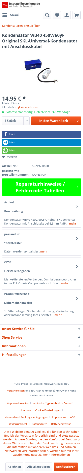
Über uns (25, 410)
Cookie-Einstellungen (47, 410)
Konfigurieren (65, 467)
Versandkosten (16, 390)
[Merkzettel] (57, 15)
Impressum (59, 417)
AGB (72, 417)
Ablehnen (14, 467)
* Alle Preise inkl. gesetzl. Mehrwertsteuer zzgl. (41, 383)
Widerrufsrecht (18, 424)
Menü (14, 15)
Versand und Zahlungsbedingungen (26, 417)
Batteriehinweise (61, 424)
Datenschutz (39, 424)
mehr (72, 223)
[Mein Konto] (67, 15)
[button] (41, 134)
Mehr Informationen (56, 455)
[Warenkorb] (77, 15)
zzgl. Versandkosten (26, 107)
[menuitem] (10, 15)
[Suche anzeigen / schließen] (47, 15)
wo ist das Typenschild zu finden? (53, 403)
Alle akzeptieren (38, 467)
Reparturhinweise (17, 403)
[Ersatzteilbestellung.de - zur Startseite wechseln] (22, 5)
